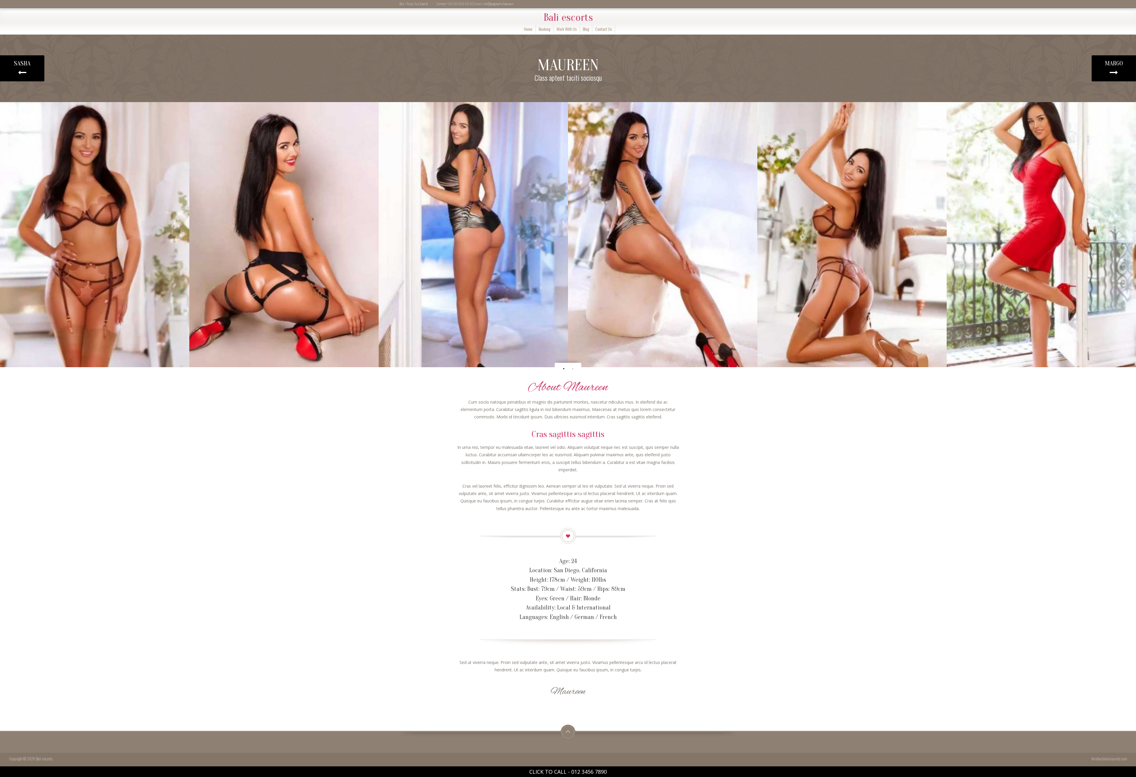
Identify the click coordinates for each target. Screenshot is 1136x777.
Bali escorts (568, 17)
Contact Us (603, 29)
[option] (94, 234)
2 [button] (572, 369)
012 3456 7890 (589, 771)
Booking (544, 29)
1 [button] (564, 369)
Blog (586, 29)
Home (528, 29)
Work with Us (566, 29)
